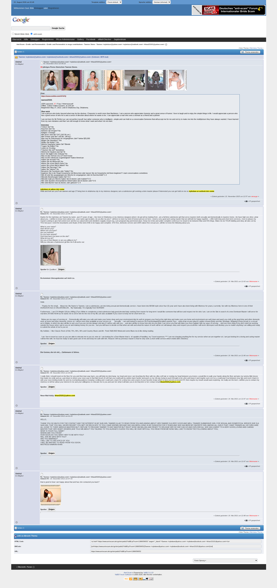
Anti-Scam (21, 44)
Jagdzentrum (120, 39)
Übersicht (16, 39)
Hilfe (26, 39)
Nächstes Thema (256, 48)
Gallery (80, 39)
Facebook (90, 39)
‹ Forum (29, 567)
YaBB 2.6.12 (148, 573)
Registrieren (53, 8)
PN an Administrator (65, 39)
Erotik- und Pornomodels (35, 44)
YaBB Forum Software (123, 574)
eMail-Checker (104, 39)
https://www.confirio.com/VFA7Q (53, 96)
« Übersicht (21, 567)
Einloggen (38, 8)
